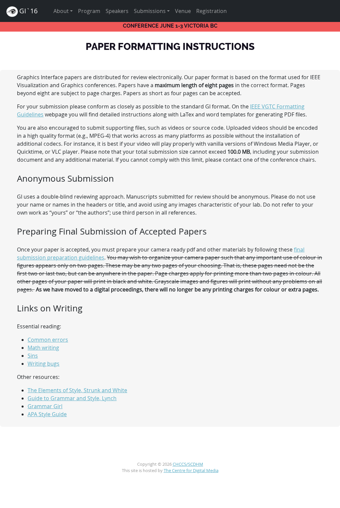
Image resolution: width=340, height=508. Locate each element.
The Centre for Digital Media (191, 470)
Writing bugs (43, 363)
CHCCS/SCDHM (188, 464)
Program (89, 11)
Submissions (150, 11)
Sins (33, 355)
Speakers (117, 11)
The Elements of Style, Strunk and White (77, 390)
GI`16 (28, 10)
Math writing (43, 347)
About (61, 11)
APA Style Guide (47, 414)
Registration (211, 11)
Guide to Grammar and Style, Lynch (72, 398)
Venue (183, 11)
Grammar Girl (45, 406)
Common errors (48, 339)
